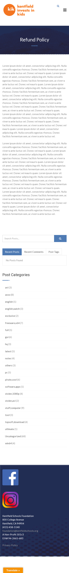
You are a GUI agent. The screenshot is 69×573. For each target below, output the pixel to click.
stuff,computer (13, 407)
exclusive (10, 315)
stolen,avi (10, 400)
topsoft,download (14, 422)
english (9, 301)
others (8, 365)
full (7, 330)
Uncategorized (13, 436)
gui (7, 337)
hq (6, 344)
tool (7, 415)
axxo (7, 294)
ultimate (9, 429)
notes (8, 358)
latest (8, 351)
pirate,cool (11, 379)
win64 (8, 443)
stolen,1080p (12, 393)
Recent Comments (33, 251)
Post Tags (53, 251)
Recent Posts (12, 251)
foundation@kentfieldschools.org (20, 530)
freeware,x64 (12, 323)
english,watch (12, 308)
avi (6, 287)
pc (6, 372)
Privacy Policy (10, 545)
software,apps (12, 386)
